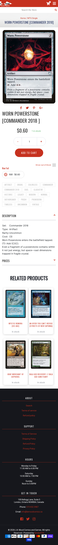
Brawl (20, 184)
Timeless (8, 204)
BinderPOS (39, 533)
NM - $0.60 (14, 174)
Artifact (8, 184)
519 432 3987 (32, 507)
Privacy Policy (29, 449)
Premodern (37, 199)
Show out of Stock (43, 165)
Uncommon (22, 204)
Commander (48, 184)
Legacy (21, 194)
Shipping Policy (29, 439)
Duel (26, 189)
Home (23, 18)
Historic (8, 194)
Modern (32, 194)
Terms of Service (29, 434)
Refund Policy (29, 444)
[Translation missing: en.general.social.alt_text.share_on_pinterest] (34, 108)
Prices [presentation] (6, 261)
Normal (44, 194)
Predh (23, 199)
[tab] (29, 217)
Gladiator (38, 189)
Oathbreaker (10, 199)
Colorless (32, 184)
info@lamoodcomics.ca (31, 512)
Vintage (35, 204)
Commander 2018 (11, 189)
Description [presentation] (9, 216)
